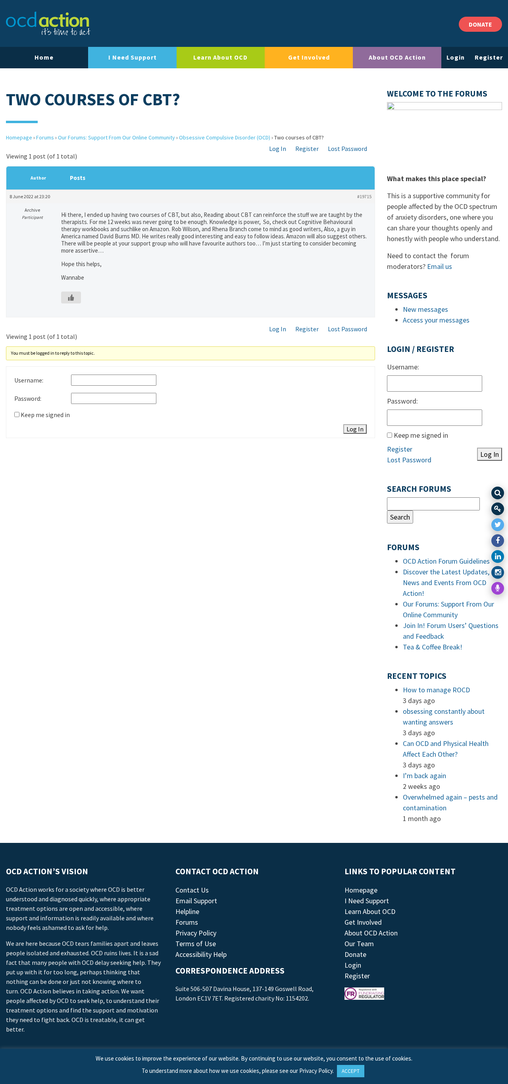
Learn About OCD (220, 57)
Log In (277, 149)
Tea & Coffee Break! (432, 646)
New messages (425, 309)
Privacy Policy (195, 932)
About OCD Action (397, 57)
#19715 (364, 196)
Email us (439, 266)
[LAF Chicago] (48, 23)
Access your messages (436, 320)
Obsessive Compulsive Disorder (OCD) (224, 137)
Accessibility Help (201, 954)
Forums (45, 137)
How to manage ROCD (436, 689)
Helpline (187, 911)
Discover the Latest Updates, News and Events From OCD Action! (446, 582)
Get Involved (309, 57)
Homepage (19, 137)
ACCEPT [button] (351, 1071)
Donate (355, 954)
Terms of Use (195, 943)
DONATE (480, 24)
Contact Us (192, 890)
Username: (28, 380)
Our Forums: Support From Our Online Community (116, 137)
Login (455, 57)
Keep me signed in (45, 414)
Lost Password (347, 149)
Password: (27, 398)
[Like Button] (71, 297)
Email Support (196, 900)
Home (44, 57)
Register (489, 57)
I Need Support (132, 57)
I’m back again (424, 775)
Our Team (359, 943)
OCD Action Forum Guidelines (446, 561)
